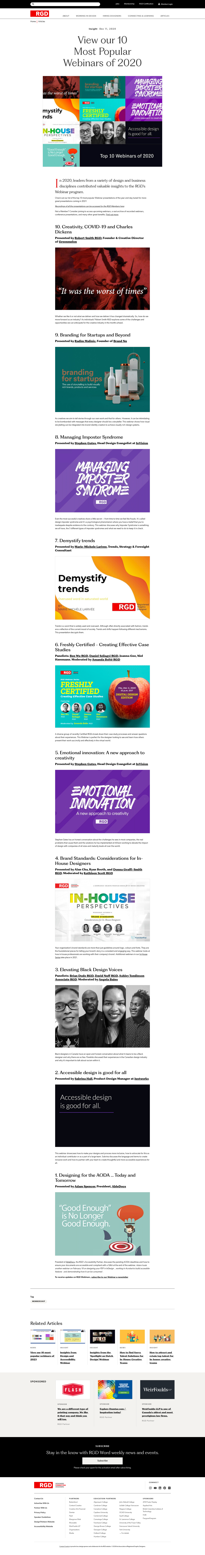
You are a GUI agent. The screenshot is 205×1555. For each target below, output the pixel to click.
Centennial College (101, 1516)
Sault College (124, 1516)
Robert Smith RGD (88, 238)
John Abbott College (126, 1502)
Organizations (74, 1530)
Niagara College (125, 1509)
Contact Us (38, 1498)
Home (33, 22)
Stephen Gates (85, 443)
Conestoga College (101, 1519)
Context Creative (75, 1506)
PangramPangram (149, 1518)
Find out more (112, 215)
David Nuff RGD (106, 975)
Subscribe (102, 1461)
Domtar (72, 1512)
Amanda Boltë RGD (106, 659)
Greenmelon (68, 241)
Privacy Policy (40, 1512)
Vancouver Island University (129, 1526)
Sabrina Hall (83, 1078)
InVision (142, 443)
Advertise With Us (41, 1503)
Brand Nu (120, 341)
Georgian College (100, 1530)
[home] (39, 13)
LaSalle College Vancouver (129, 1506)
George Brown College (102, 1526)
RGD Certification (146, 4)
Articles (41, 22)
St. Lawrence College (127, 1519)
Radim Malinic (85, 341)
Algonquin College (101, 1502)
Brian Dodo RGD (82, 975)
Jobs (117, 4)
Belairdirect (73, 1502)
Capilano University (101, 1512)
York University (124, 1530)
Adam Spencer (85, 1186)
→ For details (124, 1533)
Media (71, 1533)
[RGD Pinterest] (164, 1488)
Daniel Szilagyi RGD (103, 656)
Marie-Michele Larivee (91, 546)
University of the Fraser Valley (130, 1523)
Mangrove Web (75, 1519)
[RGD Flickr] (169, 1488)
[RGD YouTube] (155, 1488)
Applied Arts (147, 1506)
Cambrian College (100, 1506)
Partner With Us (40, 1508)
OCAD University (125, 1512)
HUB (144, 1515)
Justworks (141, 1078)
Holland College (100, 1533)
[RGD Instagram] (150, 1488)
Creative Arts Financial (77, 1509)
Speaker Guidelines (42, 1517)
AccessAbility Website (43, 1526)
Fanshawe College (100, 1523)
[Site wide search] (65, 4)
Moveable (73, 1523)
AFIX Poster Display (150, 1502)
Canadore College (100, 1509)
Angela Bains (108, 979)
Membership (129, 4)
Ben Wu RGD (79, 656)
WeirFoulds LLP (74, 1526)
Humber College (100, 1537)
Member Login (167, 4)
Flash (71, 1516)
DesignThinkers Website (44, 1522)
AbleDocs (119, 1186)
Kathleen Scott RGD (98, 873)
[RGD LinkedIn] (159, 1488)
